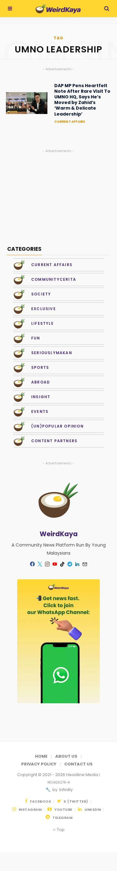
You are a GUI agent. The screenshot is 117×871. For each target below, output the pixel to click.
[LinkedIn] (77, 564)
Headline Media (82, 775)
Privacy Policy (38, 764)
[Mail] (85, 564)
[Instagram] (47, 564)
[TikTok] (62, 564)
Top (60, 830)
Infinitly (65, 790)
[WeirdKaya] (58, 8)
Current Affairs (69, 121)
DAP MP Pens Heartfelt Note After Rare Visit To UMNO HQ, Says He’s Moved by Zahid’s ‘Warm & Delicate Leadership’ (82, 100)
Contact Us (78, 764)
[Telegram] (70, 564)
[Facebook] (32, 564)
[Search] (106, 8)
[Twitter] (40, 564)
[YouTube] (55, 564)
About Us (66, 756)
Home (41, 756)
